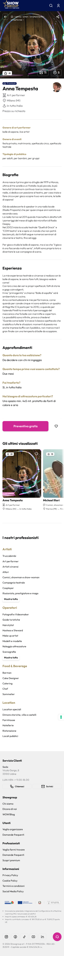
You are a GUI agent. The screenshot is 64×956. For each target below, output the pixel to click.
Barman (6, 672)
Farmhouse (8, 720)
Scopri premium (11, 860)
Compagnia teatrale (13, 582)
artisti (25, 17)
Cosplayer (8, 588)
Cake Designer (10, 678)
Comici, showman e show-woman (20, 577)
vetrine (18, 17)
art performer (16, 20)
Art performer (10, 561)
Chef (5, 688)
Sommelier (8, 694)
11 (45, 72)
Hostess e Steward (12, 630)
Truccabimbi (9, 555)
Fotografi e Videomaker (15, 614)
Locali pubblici (10, 736)
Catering (7, 683)
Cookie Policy (9, 880)
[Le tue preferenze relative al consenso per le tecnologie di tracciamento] (61, 717)
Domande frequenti (13, 834)
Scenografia (9, 651)
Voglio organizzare (12, 829)
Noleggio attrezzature (14, 646)
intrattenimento (36, 17)
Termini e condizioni (13, 885)
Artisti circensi (10, 566)
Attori (5, 572)
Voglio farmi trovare (13, 849)
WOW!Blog (8, 814)
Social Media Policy (13, 891)
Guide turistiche (11, 619)
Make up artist (10, 635)
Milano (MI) (13, 100)
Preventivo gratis (26, 426)
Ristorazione (9, 730)
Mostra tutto (11, 599)
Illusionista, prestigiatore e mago (20, 593)
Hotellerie (8, 725)
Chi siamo (7, 803)
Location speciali (11, 709)
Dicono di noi (9, 808)
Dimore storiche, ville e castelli (19, 714)
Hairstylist (8, 625)
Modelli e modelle (12, 641)
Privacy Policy (10, 875)
